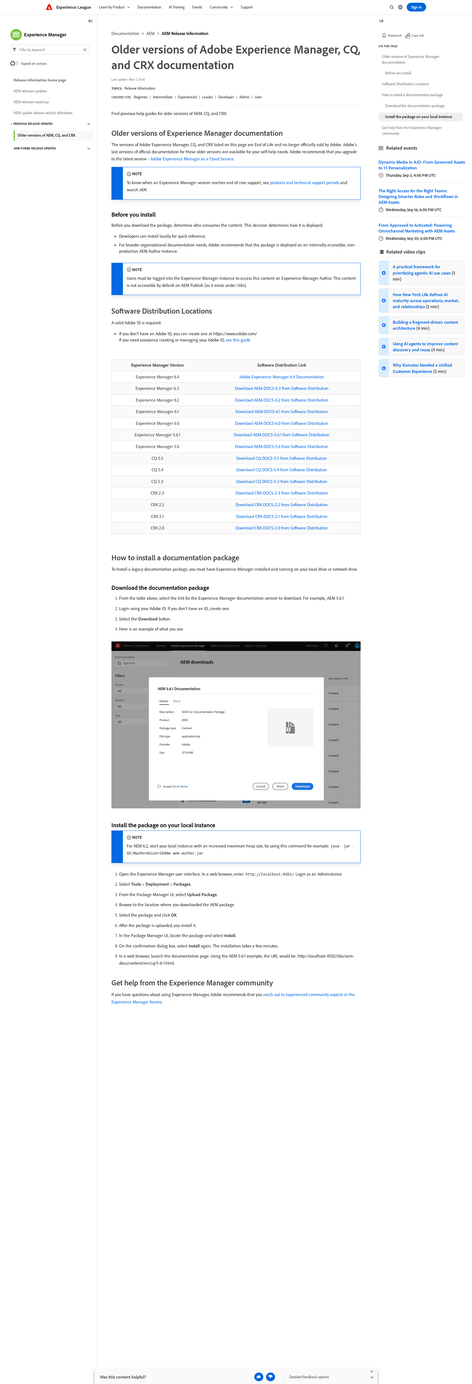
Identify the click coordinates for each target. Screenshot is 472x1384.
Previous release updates (33, 124)
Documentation (125, 33)
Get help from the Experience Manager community (411, 130)
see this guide (238, 340)
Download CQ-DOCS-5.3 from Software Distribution (281, 481)
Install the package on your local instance (418, 116)
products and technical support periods (304, 182)
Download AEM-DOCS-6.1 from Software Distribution (281, 411)
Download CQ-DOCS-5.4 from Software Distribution (281, 469)
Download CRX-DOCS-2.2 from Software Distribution (281, 504)
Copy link (418, 35)
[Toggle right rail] (381, 21)
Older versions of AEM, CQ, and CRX (46, 135)
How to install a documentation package (412, 94)
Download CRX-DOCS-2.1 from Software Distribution (282, 516)
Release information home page (40, 80)
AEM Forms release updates (35, 149)
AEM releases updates (30, 91)
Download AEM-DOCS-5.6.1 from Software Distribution (281, 434)
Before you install (398, 72)
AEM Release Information (185, 33)
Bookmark (395, 35)
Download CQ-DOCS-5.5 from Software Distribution (281, 458)
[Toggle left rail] (90, 21)
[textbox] (49, 50)
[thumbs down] (270, 1377)
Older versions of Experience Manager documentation (410, 59)
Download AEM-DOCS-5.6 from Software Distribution (281, 446)
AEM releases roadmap (31, 102)
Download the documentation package (415, 105)
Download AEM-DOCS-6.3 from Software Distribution (282, 388)
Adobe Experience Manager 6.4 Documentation (281, 376)
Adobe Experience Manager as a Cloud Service (192, 158)
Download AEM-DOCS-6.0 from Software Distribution (281, 423)
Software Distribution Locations (405, 83)
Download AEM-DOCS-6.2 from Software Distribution (281, 400)
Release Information (140, 88)
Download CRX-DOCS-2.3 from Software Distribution (281, 493)
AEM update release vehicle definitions (43, 113)
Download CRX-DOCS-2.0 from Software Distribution (281, 528)
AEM (150, 33)
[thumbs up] (258, 1377)
